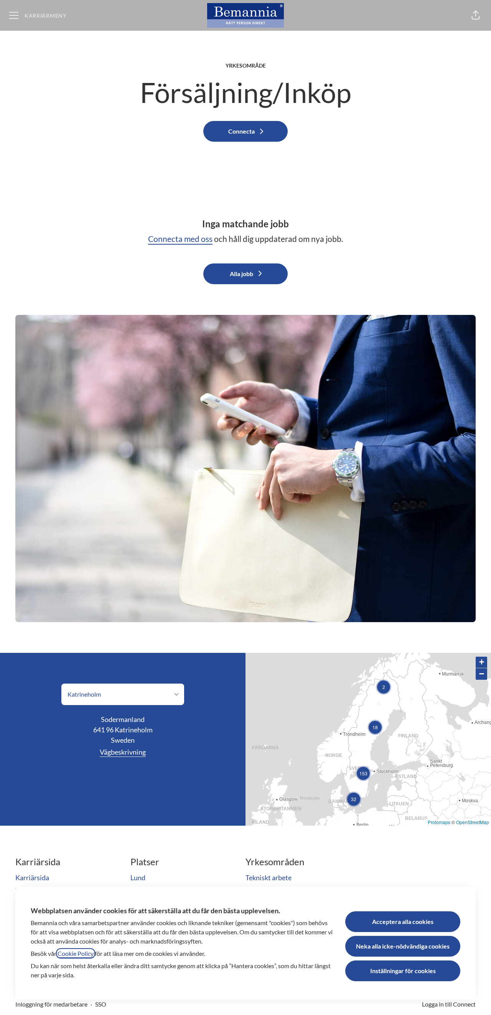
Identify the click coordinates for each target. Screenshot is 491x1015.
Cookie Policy (76, 953)
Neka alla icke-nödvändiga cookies (403, 946)
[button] (475, 15)
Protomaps (439, 822)
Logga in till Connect (449, 1004)
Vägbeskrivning (123, 752)
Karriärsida (32, 877)
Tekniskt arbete (269, 877)
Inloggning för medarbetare (51, 1004)
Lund (137, 877)
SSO (100, 1004)
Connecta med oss (180, 238)
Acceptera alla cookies (402, 921)
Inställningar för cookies (403, 970)
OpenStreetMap (472, 822)
